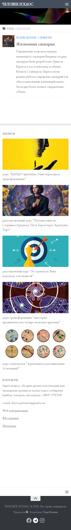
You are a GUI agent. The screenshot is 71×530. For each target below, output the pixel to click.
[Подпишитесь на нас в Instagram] (42, 520)
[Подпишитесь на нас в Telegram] (35, 520)
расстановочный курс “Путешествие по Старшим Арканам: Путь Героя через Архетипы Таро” (35, 225)
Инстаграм (9, 426)
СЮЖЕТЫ (45, 37)
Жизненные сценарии (35, 44)
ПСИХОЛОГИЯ (26, 37)
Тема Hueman (50, 512)
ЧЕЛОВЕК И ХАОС (17, 4)
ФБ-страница (10, 418)
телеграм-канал (18, 410)
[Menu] (67, 4)
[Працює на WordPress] (27, 512)
